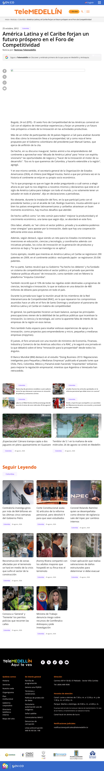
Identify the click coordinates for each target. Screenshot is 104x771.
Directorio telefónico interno (7, 712)
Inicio (7, 19)
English (90, 2)
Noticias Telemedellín (25, 50)
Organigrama (8, 692)
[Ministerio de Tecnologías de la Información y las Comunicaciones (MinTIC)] (31, 755)
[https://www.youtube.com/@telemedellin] (67, 662)
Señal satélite (30, 713)
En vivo (75, 11)
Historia (6, 680)
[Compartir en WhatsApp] (5, 83)
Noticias (14, 19)
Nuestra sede (8, 688)
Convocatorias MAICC (34, 717)
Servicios (6, 684)
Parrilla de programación (31, 681)
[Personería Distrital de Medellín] (47, 754)
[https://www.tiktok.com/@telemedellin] (55, 662)
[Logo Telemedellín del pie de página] (17, 662)
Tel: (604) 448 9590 (62, 684)
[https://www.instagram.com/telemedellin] (61, 662)
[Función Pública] (96, 754)
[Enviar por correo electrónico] (5, 88)
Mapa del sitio (9, 718)
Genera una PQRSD (33, 687)
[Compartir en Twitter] (5, 77)
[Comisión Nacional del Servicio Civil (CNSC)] (15, 754)
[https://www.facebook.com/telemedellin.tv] (43, 662)
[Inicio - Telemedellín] (38, 11)
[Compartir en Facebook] (5, 71)
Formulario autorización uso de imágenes (33, 707)
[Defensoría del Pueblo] (80, 755)
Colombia (21, 19)
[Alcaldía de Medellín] (64, 754)
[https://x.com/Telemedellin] (49, 662)
